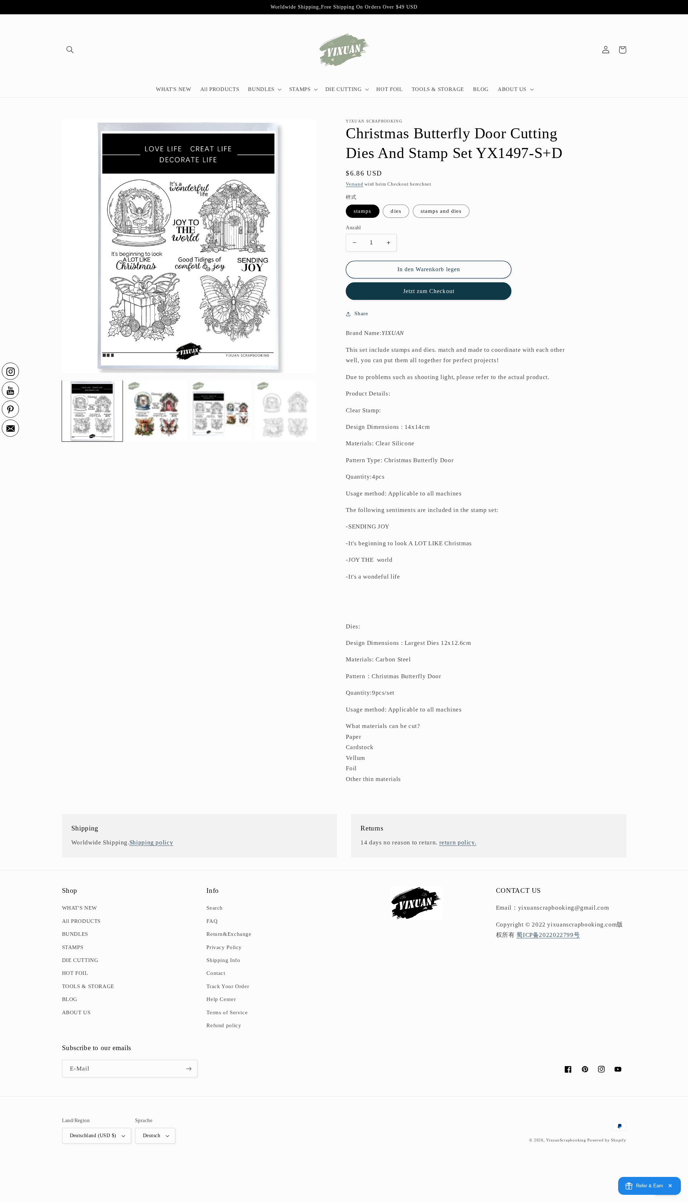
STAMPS (72, 947)
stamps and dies (441, 211)
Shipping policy (151, 842)
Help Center (221, 999)
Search (214, 908)
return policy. (458, 842)
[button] (70, 50)
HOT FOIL (75, 973)
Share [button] (361, 313)
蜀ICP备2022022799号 (548, 935)
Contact (215, 973)
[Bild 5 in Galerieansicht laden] (285, 410)
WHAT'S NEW (79, 908)
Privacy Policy (224, 947)
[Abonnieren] (188, 1068)
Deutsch (151, 1135)
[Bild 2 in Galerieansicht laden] (156, 410)
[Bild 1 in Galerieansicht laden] (92, 410)
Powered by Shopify (606, 1140)
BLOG (70, 999)
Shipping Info (223, 960)
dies (396, 211)
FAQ (212, 921)
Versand (354, 184)
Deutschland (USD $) (93, 1135)
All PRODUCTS (81, 921)
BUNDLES (75, 934)
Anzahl (353, 227)
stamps (362, 211)
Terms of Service (227, 1012)
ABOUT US (76, 1012)
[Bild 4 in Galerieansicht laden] (221, 410)
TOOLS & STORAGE (88, 986)
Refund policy (223, 1025)
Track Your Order (227, 986)
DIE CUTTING (80, 960)
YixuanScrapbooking (566, 1140)
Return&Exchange (228, 934)
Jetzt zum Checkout (428, 291)
